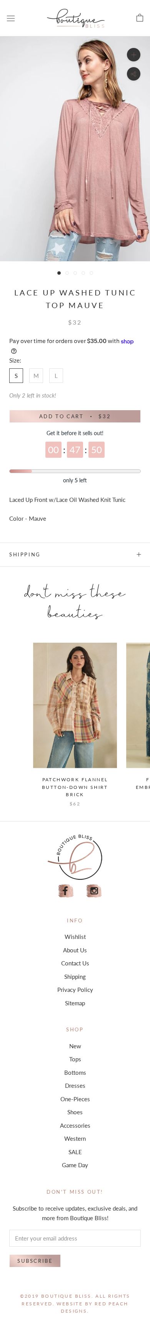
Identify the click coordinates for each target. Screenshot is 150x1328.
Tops (75, 1059)
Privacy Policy (75, 989)
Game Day (75, 1164)
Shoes (75, 1112)
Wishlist (75, 936)
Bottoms (75, 1072)
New (75, 1046)
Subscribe (35, 1261)
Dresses (75, 1085)
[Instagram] (94, 891)
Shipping (25, 554)
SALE (75, 1151)
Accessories (75, 1125)
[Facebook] (66, 891)
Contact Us (75, 963)
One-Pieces (75, 1098)
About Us (75, 950)
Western (75, 1138)
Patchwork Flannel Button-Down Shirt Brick (75, 787)
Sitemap (75, 1003)
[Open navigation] (11, 18)
